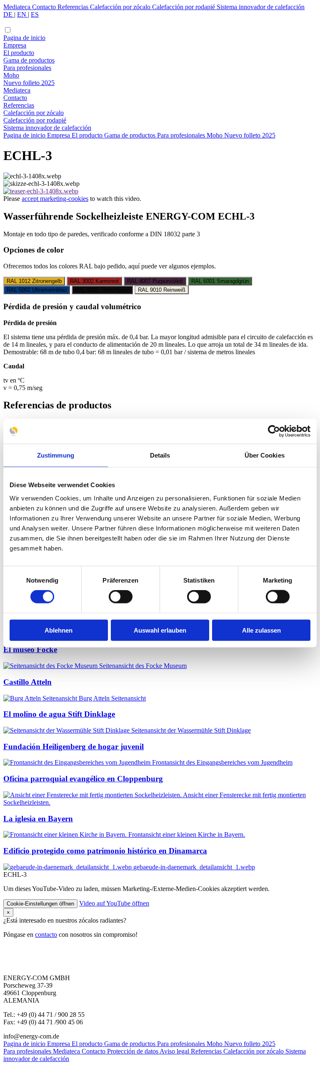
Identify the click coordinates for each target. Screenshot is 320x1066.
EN (22, 14)
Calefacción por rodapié (184, 6)
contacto (46, 934)
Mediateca (17, 6)
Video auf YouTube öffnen (114, 903)
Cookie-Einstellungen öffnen (40, 904)
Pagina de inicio (24, 37)
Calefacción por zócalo (121, 6)
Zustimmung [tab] (55, 455)
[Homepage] (160, 22)
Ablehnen (58, 629)
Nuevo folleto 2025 (29, 82)
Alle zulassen (261, 629)
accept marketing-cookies (55, 198)
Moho (11, 75)
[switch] (120, 596)
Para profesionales (27, 67)
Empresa (14, 45)
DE (8, 14)
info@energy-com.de (31, 1036)
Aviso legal (175, 1051)
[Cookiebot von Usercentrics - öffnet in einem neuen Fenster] (274, 431)
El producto (18, 52)
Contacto (45, 6)
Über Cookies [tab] (265, 455)
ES (35, 14)
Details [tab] (160, 455)
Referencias (74, 6)
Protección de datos (133, 1051)
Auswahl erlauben (160, 629)
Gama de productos (29, 60)
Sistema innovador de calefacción (261, 6)
